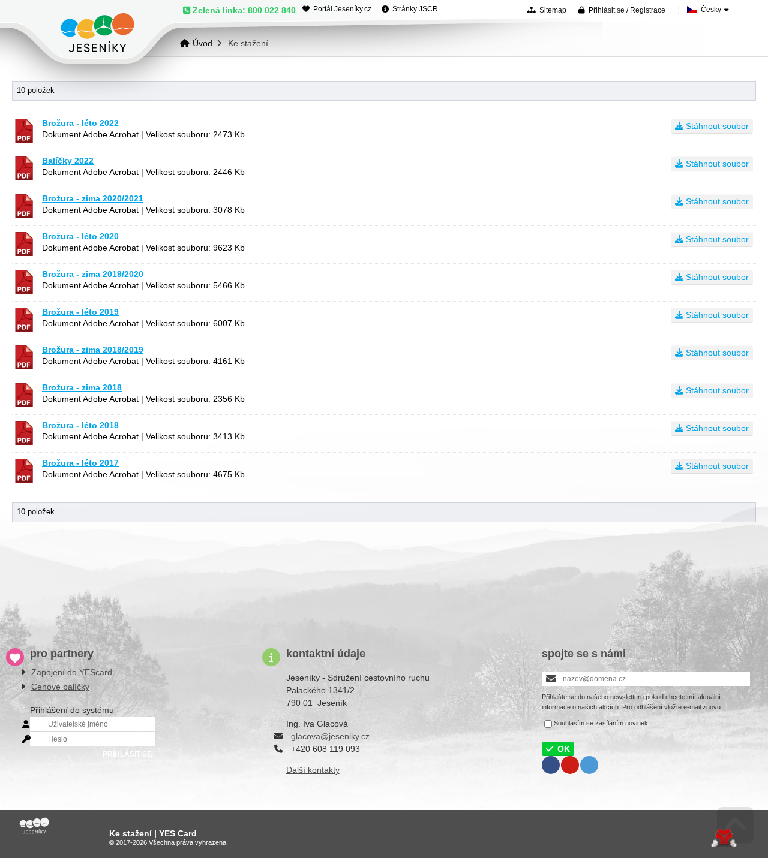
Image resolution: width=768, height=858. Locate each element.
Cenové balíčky (60, 686)
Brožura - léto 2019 (80, 312)
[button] (622, 10)
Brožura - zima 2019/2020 (92, 274)
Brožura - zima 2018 (82, 387)
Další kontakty (313, 770)
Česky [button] (711, 9)
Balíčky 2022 (68, 160)
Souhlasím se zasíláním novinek (601, 723)
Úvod (97, 32)
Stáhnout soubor (716, 126)
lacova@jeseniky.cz (333, 736)
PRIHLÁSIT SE (127, 754)
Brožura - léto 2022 (80, 123)
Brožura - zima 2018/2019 (92, 349)
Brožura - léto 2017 (80, 463)
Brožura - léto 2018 (80, 425)
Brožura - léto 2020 (80, 236)
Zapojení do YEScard (71, 672)
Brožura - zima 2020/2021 (92, 198)
